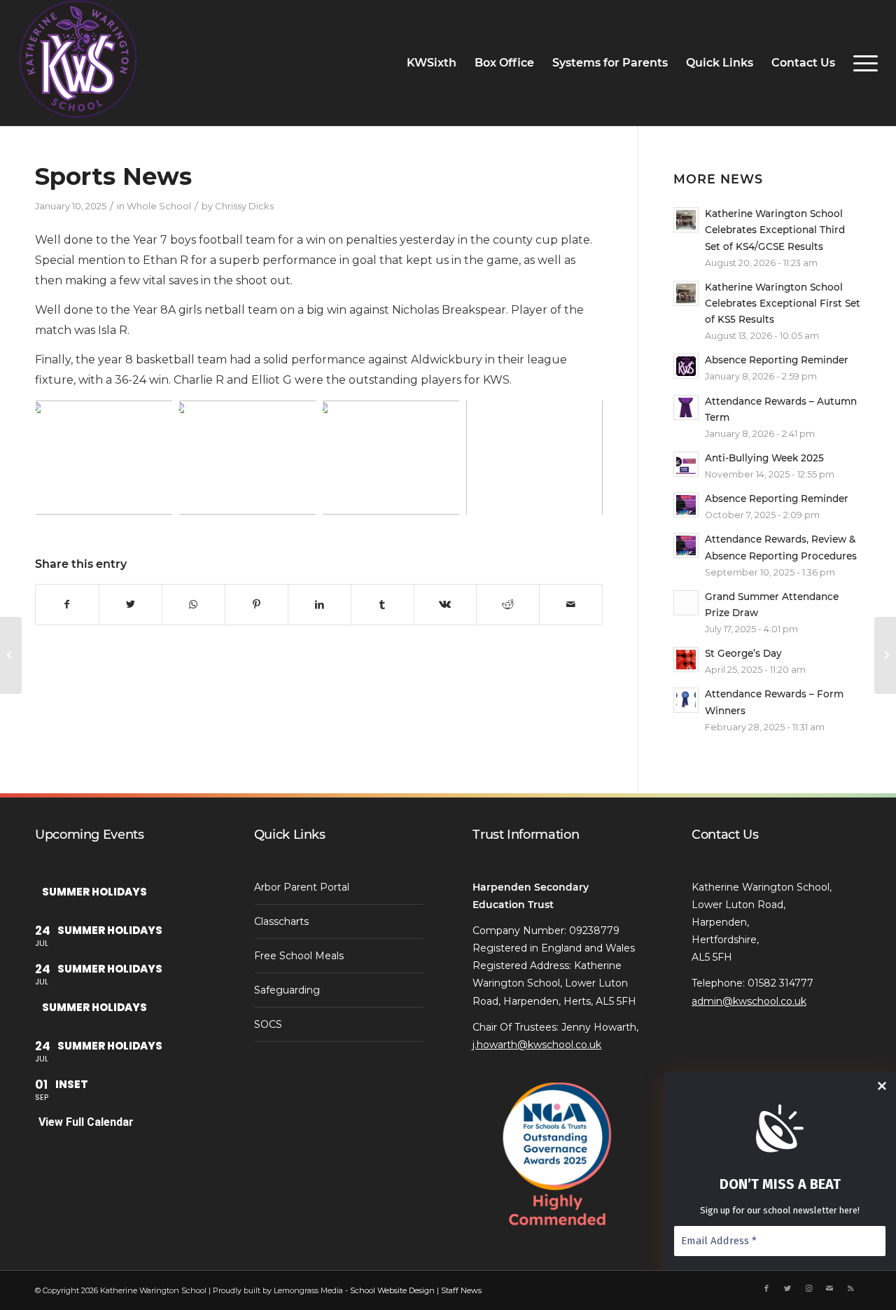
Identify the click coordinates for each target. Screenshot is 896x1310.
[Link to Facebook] (766, 1288)
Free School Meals (299, 955)
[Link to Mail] (829, 1288)
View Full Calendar (86, 1122)
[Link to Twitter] (787, 1288)
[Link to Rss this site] (850, 1288)
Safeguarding (287, 990)
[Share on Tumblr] (382, 604)
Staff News (461, 1290)
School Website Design (392, 1290)
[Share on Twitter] (130, 604)
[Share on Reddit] (508, 604)
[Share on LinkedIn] (319, 604)
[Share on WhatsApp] (193, 604)
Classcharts (281, 921)
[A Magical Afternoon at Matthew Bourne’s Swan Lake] (11, 655)
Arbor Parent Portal (301, 887)
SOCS (268, 1024)
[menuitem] (431, 63)
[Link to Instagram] (808, 1288)
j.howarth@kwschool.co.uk (536, 1044)
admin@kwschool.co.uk (749, 1001)
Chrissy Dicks (244, 205)
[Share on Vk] (445, 604)
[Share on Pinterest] (256, 604)
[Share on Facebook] (67, 604)
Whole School (159, 205)
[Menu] (861, 63)
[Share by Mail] (571, 604)
